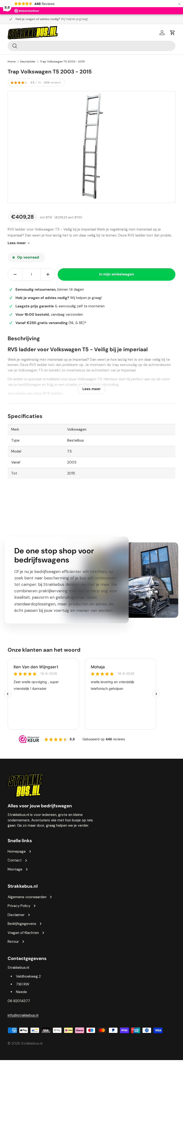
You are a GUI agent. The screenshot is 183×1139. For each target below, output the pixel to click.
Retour (13, 941)
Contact (15, 860)
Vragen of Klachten (23, 932)
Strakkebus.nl (31, 1043)
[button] (172, 32)
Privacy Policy (19, 905)
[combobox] (91, 46)
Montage (15, 869)
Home (11, 61)
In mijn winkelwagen (116, 274)
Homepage (17, 851)
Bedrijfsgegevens (22, 923)
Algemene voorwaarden (27, 897)
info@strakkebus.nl (23, 1015)
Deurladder (28, 61)
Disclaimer (16, 914)
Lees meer (17, 243)
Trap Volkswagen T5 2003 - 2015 (62, 61)
